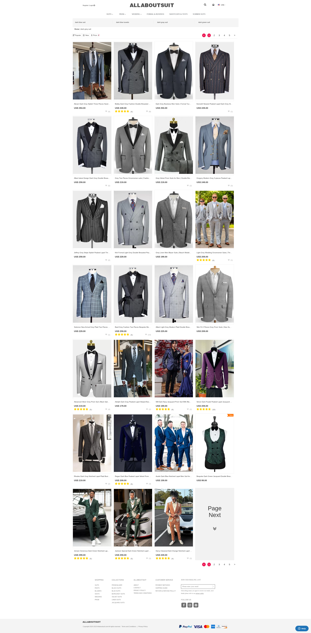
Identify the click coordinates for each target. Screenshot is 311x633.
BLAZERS (98, 591)
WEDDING (98, 597)
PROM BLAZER (117, 585)
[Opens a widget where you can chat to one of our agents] (302, 629)
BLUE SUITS (116, 591)
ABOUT (136, 585)
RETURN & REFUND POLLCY (166, 591)
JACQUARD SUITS (118, 602)
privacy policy (200, 593)
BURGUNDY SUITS (118, 594)
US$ (222, 5)
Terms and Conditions (129, 626)
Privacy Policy (143, 626)
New (87, 35)
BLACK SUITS (116, 588)
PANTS (97, 588)
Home (77, 29)
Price (95, 35)
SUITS (97, 585)
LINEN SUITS (116, 600)
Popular (78, 35)
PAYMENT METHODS (163, 585)
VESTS (97, 594)
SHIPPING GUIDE (161, 588)
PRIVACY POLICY (140, 590)
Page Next (215, 511)
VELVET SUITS (117, 597)
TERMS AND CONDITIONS (143, 593)
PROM (97, 600)
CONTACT (137, 588)
